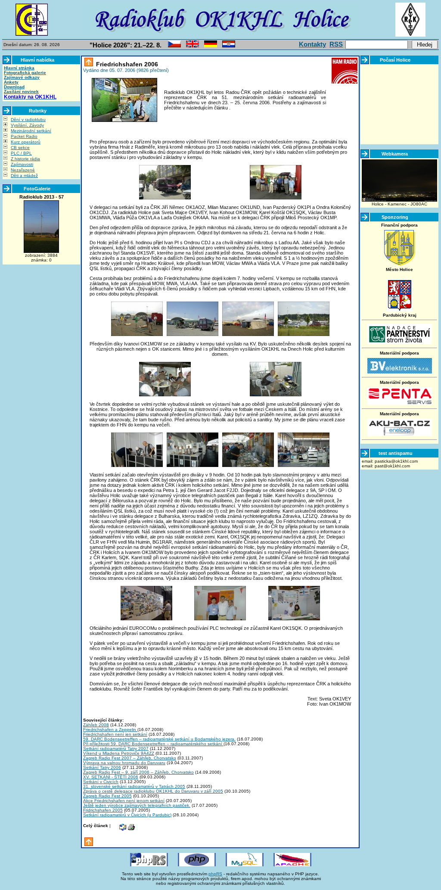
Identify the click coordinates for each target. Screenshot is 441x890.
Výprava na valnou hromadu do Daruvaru (124, 762)
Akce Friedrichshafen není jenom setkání (124, 800)
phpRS (215, 873)
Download (14, 86)
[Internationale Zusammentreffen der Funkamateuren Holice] (210, 46)
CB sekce (20, 147)
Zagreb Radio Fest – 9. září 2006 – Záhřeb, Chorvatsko (138, 772)
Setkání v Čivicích (100, 781)
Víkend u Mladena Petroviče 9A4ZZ (118, 753)
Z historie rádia (25, 158)
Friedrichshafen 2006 (126, 64)
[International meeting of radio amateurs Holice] (192, 46)
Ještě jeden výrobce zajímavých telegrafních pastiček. (136, 805)
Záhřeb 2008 (96, 724)
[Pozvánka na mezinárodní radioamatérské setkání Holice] (174, 46)
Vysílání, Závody (27, 125)
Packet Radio (24, 136)
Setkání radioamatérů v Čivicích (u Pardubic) (127, 814)
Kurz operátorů (25, 142)
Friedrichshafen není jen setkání (115, 734)
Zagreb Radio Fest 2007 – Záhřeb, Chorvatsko (129, 758)
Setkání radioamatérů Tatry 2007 (116, 748)
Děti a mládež (24, 175)
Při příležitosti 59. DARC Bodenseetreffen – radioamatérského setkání (153, 743)
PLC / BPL (21, 153)
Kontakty (312, 44)
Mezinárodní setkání (31, 130)
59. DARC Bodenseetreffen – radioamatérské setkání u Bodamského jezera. (159, 739)
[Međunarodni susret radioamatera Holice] (228, 46)
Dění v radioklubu (28, 119)
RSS (336, 44)
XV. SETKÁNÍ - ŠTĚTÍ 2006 (110, 777)
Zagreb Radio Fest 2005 (107, 796)
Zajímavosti (22, 164)
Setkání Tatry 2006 (102, 767)
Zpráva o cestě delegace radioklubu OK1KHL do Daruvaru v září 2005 (153, 791)
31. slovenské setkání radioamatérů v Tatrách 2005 (134, 786)
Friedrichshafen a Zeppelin (110, 729)
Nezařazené (23, 170)
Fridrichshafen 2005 (103, 810)
